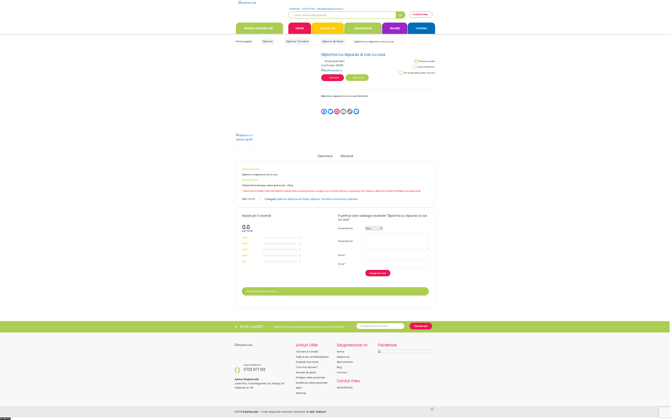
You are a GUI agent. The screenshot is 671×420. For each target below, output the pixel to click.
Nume (342, 255)
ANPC (299, 388)
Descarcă (358, 77)
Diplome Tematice (297, 41)
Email (341, 264)
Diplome (268, 41)
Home (300, 28)
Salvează (334, 77)
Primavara (340, 199)
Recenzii (347, 156)
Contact (421, 28)
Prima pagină (244, 41)
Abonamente (363, 28)
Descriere (325, 156)
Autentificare (345, 387)
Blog (339, 367)
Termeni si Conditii (307, 351)
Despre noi (327, 28)
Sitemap (301, 393)
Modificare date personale (311, 383)
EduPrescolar (250, 412)
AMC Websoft (318, 412)
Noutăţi (395, 28)
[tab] (325, 158)
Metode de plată (306, 372)
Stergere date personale (310, 377)
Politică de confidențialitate (312, 357)
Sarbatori (352, 199)
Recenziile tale (345, 228)
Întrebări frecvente (307, 362)
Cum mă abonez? (307, 367)
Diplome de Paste (332, 41)
